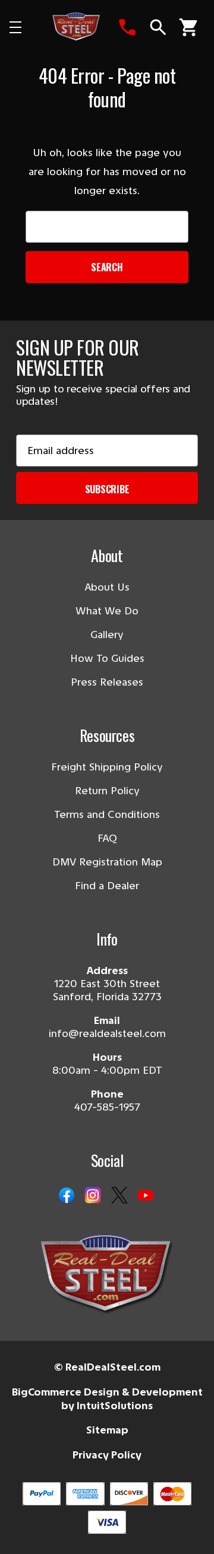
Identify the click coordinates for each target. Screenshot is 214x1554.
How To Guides (107, 658)
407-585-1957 (107, 1107)
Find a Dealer (107, 885)
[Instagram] (92, 1196)
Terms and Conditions (107, 814)
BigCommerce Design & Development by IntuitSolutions (107, 1398)
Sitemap (107, 1429)
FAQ (107, 838)
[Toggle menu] (26, 27)
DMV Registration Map (107, 861)
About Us (107, 587)
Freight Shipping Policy (107, 766)
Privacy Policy (107, 1454)
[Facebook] (66, 1196)
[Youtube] (145, 1196)
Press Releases (107, 682)
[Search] (158, 27)
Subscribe (107, 489)
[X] (119, 1196)
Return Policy (107, 790)
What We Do (107, 610)
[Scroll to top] (24, 1530)
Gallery (107, 634)
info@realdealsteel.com (107, 1033)
